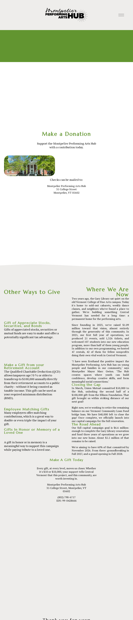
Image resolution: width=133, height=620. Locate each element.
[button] (66, 553)
